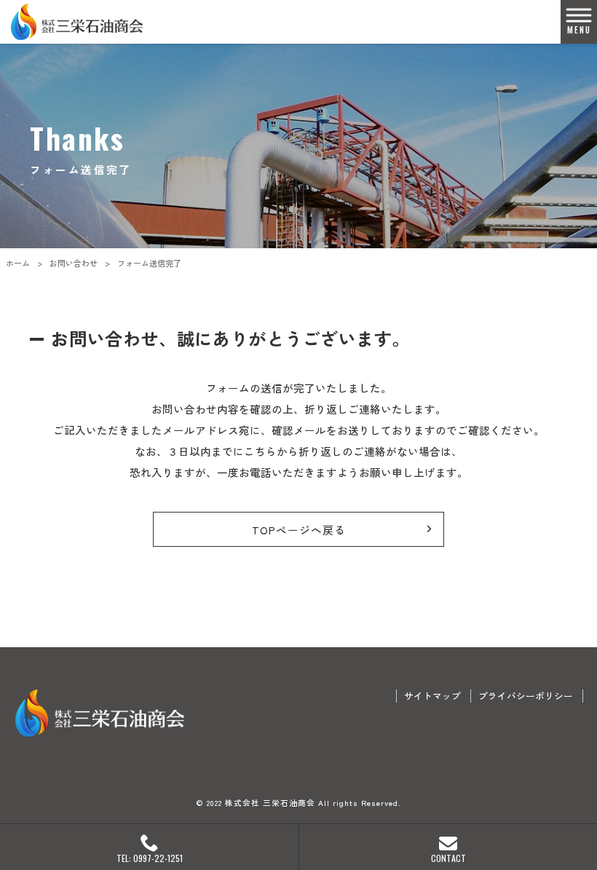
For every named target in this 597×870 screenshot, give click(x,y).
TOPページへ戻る (299, 529)
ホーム (18, 263)
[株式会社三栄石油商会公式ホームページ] (77, 22)
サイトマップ (432, 696)
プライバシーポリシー (525, 696)
